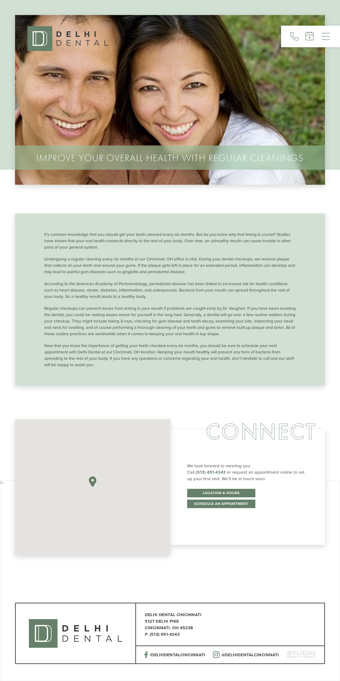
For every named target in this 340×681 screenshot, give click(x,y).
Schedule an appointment (221, 503)
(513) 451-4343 (211, 472)
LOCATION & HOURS (221, 493)
